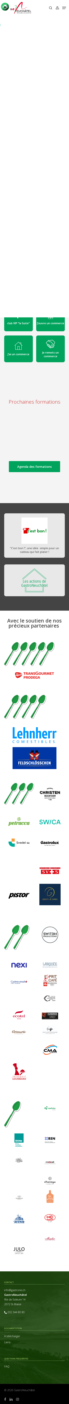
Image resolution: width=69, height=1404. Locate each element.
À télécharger (12, 1336)
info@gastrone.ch (14, 1290)
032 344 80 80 (16, 1312)
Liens (7, 1342)
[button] (64, 8)
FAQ (6, 1366)
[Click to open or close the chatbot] (5, 7)
